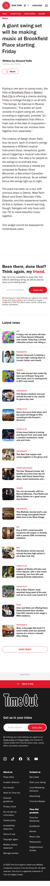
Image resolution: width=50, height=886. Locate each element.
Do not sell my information (10, 814)
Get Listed (34, 777)
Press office (8, 777)
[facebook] (20, 759)
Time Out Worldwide (34, 819)
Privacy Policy (17, 300)
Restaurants (35, 842)
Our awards (8, 788)
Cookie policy (9, 821)
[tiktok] (12, 759)
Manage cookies (10, 853)
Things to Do (15, 14)
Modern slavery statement (10, 846)
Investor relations (11, 783)
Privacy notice (9, 807)
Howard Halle (24, 61)
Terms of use (9, 834)
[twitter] (28, 759)
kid (29, 100)
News (4, 14)
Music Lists (34, 837)
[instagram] (5, 759)
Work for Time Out (11, 793)
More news (25, 650)
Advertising (34, 796)
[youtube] (36, 759)
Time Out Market (37, 802)
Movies (32, 832)
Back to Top (27, 684)
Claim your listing (37, 783)
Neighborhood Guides (36, 849)
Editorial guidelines (8, 800)
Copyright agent (10, 840)
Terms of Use (8, 740)
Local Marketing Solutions (36, 789)
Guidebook (34, 826)
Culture (41, 14)
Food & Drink (29, 14)
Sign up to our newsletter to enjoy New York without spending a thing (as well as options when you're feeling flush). (22, 280)
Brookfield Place (21, 93)
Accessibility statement (9, 827)
